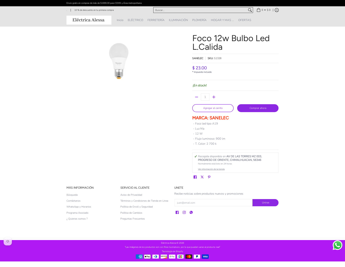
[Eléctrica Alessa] (88, 20)
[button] (195, 177)
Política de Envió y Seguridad (136, 206)
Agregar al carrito (213, 108)
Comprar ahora (258, 108)
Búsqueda (72, 195)
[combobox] (200, 10)
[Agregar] (214, 97)
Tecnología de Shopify (172, 251)
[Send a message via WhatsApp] (337, 245)
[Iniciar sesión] (276, 10)
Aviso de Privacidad (131, 195)
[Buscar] (250, 10)
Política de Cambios (131, 213)
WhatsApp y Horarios (78, 206)
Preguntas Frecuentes (132, 218)
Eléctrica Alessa (169, 242)
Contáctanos (73, 200)
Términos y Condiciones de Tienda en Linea (144, 200)
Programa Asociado (77, 213)
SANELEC (197, 58)
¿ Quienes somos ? (77, 218)
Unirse (265, 202)
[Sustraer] (196, 97)
